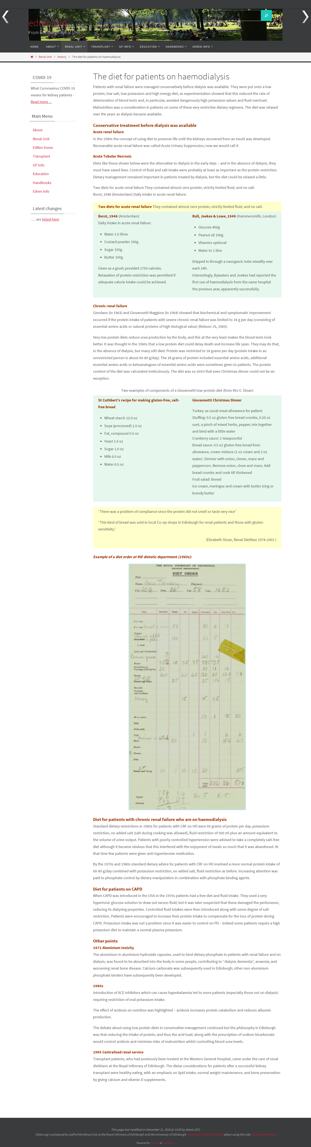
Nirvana (154, 1143)
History (61, 57)
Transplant (41, 156)
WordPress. (168, 1143)
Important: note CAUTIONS (205, 1134)
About (38, 129)
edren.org (48, 23)
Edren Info (41, 191)
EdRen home (43, 147)
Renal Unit (45, 57)
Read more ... (41, 101)
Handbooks (42, 182)
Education (41, 173)
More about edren (263, 1134)
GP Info (38, 165)
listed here (50, 219)
